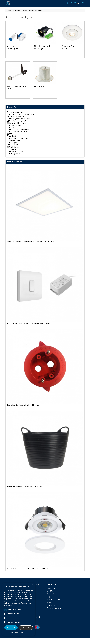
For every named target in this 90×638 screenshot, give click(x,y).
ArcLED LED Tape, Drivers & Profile (22, 114)
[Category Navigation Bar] (82, 3)
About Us (50, 591)
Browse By (11, 107)
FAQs (48, 597)
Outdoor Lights (14, 140)
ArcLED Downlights (16, 112)
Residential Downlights (36, 11)
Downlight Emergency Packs (19, 121)
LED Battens (13, 127)
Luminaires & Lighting (20, 11)
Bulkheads (13, 136)
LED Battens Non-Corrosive (19, 129)
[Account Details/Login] (68, 3)
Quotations (51, 588)
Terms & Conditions (54, 608)
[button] (18, 632)
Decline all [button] (25, 627)
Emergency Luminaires (17, 125)
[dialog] (18, 609)
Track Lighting (14, 147)
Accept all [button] (11, 627)
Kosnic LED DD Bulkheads (18, 138)
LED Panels (13, 134)
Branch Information (54, 599)
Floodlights (13, 143)
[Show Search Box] (71, 3)
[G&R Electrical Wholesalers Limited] (8, 3)
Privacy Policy (51, 605)
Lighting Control (15, 153)
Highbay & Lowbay (16, 151)
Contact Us (51, 594)
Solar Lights (13, 149)
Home (9, 11)
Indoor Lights (14, 145)
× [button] (32, 585)
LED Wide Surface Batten (18, 132)
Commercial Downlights (17, 123)
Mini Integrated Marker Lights (19, 119)
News (49, 602)
